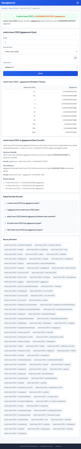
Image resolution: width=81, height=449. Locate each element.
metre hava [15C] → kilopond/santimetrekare (52, 318)
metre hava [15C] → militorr (66, 351)
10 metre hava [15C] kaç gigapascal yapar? (24, 223)
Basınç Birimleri (13, 8)
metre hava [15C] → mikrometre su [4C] (49, 337)
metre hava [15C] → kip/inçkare (40, 323)
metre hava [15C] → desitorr (14, 263)
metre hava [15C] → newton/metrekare (17, 360)
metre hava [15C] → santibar (14, 383)
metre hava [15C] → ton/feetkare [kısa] (17, 410)
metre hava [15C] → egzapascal (38, 268)
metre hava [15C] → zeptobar (14, 429)
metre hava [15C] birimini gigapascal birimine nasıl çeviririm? (31, 216)
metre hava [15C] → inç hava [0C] (16, 295)
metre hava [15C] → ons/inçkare (15, 364)
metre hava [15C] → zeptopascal (39, 429)
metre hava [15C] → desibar (38, 259)
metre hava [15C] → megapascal (49, 328)
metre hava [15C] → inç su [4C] (15, 300)
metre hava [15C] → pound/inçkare (16, 378)
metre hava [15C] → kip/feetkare (15, 323)
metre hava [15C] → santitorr (39, 392)
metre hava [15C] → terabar (13, 406)
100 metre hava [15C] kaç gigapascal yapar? (25, 230)
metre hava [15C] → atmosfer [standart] (18, 245)
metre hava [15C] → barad (13, 254)
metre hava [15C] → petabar (60, 364)
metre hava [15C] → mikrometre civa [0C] (18, 337)
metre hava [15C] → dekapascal (15, 259)
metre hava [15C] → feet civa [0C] (64, 268)
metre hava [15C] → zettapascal (15, 433)
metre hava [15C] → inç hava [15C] (43, 295)
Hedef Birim (7, 62)
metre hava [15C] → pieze (38, 369)
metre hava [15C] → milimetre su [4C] (17, 351)
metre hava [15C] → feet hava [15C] (44, 272)
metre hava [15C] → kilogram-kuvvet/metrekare (20, 305)
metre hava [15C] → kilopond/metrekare (41, 314)
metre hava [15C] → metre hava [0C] (17, 332)
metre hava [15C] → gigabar (14, 282)
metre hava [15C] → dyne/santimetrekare (41, 263)
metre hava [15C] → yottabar (40, 424)
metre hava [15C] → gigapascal (37, 282)
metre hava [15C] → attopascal (37, 249)
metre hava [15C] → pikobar (59, 369)
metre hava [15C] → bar (59, 249)
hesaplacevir (8, 2)
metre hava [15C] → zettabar (63, 429)
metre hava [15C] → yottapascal (64, 424)
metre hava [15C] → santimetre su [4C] (49, 387)
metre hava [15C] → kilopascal (14, 314)
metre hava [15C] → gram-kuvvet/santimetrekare (21, 286)
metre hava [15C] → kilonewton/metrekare (57, 309)
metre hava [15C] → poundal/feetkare (44, 378)
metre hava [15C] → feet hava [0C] (16, 272)
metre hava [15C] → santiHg (36, 383)
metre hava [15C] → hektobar (51, 286)
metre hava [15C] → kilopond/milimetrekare (19, 318)
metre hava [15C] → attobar (13, 249)
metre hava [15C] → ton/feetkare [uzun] (47, 410)
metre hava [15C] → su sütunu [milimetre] (18, 401)
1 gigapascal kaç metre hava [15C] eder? (23, 210)
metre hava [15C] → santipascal (15, 392)
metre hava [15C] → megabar (64, 323)
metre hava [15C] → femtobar (40, 277)
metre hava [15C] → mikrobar (43, 332)
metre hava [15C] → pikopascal (15, 374)
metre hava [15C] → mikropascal (44, 341)
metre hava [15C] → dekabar (56, 254)
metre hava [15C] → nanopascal (38, 355)
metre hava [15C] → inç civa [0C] (41, 291)
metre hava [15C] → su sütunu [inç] (46, 396)
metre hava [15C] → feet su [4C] (15, 277)
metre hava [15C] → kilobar (38, 300)
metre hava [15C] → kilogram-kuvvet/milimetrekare (57, 305)
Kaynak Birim (7, 47)
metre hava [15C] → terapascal (37, 406)
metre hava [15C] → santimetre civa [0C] (18, 387)
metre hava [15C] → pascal (39, 364)
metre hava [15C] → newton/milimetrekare (48, 360)
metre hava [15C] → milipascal (43, 351)
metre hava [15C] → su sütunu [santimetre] (50, 401)
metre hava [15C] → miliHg (35, 346)
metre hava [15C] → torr (39, 419)
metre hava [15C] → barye (34, 254)
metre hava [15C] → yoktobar (61, 419)
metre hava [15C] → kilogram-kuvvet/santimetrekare (22, 309)
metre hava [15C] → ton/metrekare (16, 419)
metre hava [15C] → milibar (13, 346)
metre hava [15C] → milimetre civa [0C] (60, 346)
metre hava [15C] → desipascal (62, 259)
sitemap (58, 446)
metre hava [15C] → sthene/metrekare (17, 396)
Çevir (40, 73)
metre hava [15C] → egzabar (14, 268)
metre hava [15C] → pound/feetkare (41, 374)
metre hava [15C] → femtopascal (64, 277)
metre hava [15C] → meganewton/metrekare (19, 328)
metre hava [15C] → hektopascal (15, 291)
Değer (5, 38)
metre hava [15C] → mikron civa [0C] (17, 341)
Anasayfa (4, 8)
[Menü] (77, 2)
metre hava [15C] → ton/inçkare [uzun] (46, 415)
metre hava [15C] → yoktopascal (15, 424)
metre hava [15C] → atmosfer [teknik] (48, 245)
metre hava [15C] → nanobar (14, 355)
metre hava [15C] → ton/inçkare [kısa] (17, 415)
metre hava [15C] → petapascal (15, 369)
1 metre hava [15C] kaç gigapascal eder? (23, 203)
